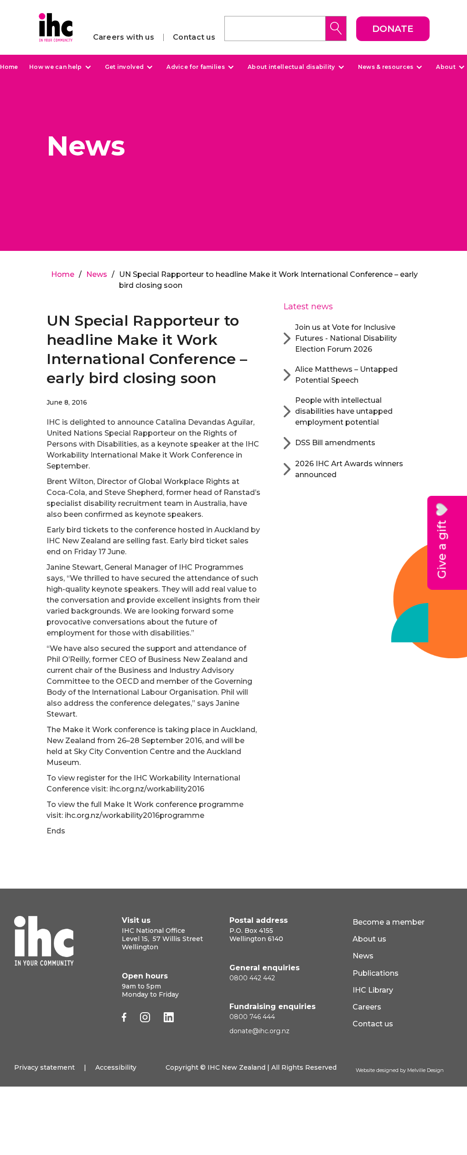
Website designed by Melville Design (400, 1070)
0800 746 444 (252, 1017)
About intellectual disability (291, 67)
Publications (376, 973)
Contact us (194, 37)
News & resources (386, 67)
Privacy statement (44, 1067)
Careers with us (124, 37)
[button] (59, 67)
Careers (367, 1007)
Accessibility (115, 1067)
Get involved (124, 67)
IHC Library (373, 990)
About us (369, 939)
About (446, 67)
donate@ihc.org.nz (259, 1031)
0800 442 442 (252, 978)
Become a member (389, 922)
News (96, 274)
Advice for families (195, 67)
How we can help (55, 67)
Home (9, 66)
